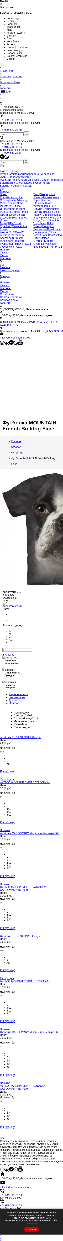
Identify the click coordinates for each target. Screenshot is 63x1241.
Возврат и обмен (10, 300)
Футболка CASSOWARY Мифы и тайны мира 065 (29, 833)
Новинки (5, 282)
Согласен (31, 1229)
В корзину (8, 654)
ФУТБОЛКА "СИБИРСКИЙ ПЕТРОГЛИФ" (25, 782)
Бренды (5, 276)
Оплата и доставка (11, 297)
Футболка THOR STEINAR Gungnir (20, 737)
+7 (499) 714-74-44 (11, 144)
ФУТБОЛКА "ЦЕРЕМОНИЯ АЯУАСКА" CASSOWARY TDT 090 (23, 888)
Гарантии (5, 303)
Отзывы (5, 285)
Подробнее (31, 1223)
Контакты (5, 288)
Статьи (4, 291)
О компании (7, 294)
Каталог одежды (10, 270)
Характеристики (12, 606)
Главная (5, 267)
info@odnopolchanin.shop (15, 337)
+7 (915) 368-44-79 (11, 147)
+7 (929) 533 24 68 (11, 152)
